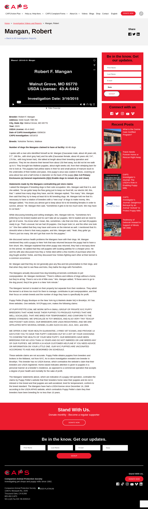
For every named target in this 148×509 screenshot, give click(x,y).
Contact (105, 14)
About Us (73, 14)
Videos (85, 14)
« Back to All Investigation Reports (20, 38)
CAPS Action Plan (13, 14)
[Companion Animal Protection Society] (16, 6)
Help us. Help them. (33, 14)
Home (7, 23)
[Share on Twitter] (134, 34)
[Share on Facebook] (129, 34)
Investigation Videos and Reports (27, 23)
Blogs (91, 14)
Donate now (128, 13)
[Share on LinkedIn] (138, 34)
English (114, 14)
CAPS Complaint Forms (55, 14)
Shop (98, 14)
